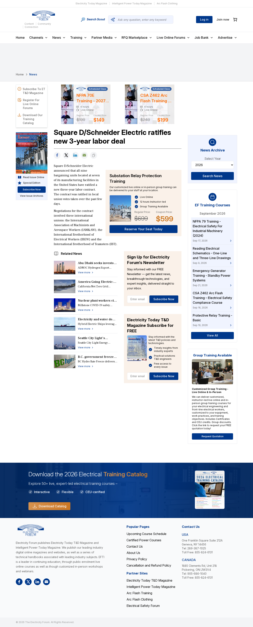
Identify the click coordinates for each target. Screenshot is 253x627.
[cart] (235, 20)
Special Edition (31, 182)
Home (20, 37)
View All (212, 335)
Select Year (212, 159)
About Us (133, 553)
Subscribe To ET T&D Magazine (34, 91)
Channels (36, 37)
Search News (212, 176)
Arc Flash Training (139, 593)
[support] (84, 155)
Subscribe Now (163, 299)
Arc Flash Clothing (167, 3)
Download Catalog (52, 506)
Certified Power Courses (143, 540)
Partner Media (102, 37)
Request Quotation (213, 436)
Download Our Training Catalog (32, 119)
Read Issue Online (33, 177)
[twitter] (66, 155)
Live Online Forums (171, 37)
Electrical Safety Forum (143, 606)
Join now (222, 19)
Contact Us (134, 546)
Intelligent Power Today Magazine (132, 3)
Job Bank (201, 37)
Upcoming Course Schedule (146, 534)
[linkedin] (75, 155)
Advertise (225, 37)
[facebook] (57, 155)
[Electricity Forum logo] (43, 15)
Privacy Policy (136, 559)
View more (84, 272)
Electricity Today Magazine (91, 3)
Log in (204, 19)
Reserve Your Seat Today (143, 229)
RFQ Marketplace (134, 37)
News (56, 37)
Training (76, 37)
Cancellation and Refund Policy (148, 565)
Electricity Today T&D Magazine (149, 580)
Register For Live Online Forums (31, 104)
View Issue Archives (31, 195)
